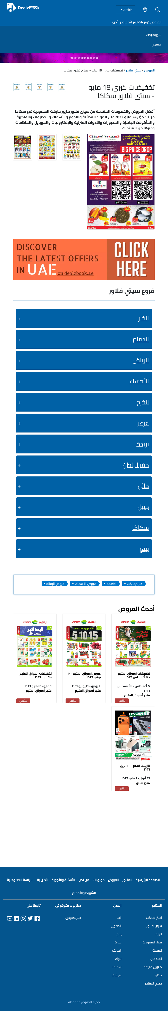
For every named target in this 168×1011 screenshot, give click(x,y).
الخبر (143, 318)
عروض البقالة (55, 583)
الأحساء (139, 381)
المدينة (157, 950)
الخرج (143, 402)
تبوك (118, 959)
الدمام (141, 339)
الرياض (141, 360)
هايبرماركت (134, 583)
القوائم (133, 22)
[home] (23, 8)
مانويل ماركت (153, 967)
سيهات (116, 975)
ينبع (144, 548)
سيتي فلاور (133, 70)
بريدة (142, 444)
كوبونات (144, 22)
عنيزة (118, 942)
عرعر (143, 423)
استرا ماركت (154, 917)
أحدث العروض (136, 608)
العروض (156, 22)
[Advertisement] (84, 826)
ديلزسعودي (73, 917)
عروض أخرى (119, 22)
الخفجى (116, 926)
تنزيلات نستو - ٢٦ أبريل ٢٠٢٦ (135, 767)
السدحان (156, 959)
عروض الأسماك (85, 583)
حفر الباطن (136, 464)
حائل (143, 485)
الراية (159, 934)
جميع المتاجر (153, 983)
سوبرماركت (153, 35)
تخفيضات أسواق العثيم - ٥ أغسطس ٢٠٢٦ (134, 675)
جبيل (143, 506)
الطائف (116, 950)
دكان (158, 975)
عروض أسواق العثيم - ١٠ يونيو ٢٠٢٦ (84, 675)
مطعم (156, 44)
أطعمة (111, 583)
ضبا (119, 917)
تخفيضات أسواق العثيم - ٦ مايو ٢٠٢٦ (35, 675)
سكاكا (140, 527)
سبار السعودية (152, 942)
